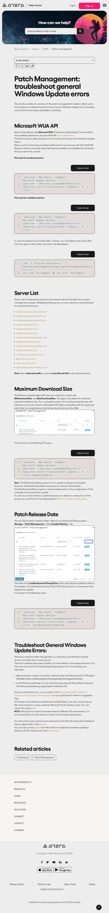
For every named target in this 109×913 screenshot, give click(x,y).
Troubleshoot (23, 757)
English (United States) (51, 889)
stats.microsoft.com (25, 363)
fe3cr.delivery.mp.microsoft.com (32, 367)
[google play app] (63, 869)
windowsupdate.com (26, 333)
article (43, 724)
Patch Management (44, 757)
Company (19, 830)
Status (92, 884)
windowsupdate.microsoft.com (31, 312)
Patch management (62, 49)
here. (33, 708)
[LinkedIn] (27, 66)
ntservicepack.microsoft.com (30, 354)
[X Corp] (22, 66)
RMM (45, 49)
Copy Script (83, 168)
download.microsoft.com (28, 342)
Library (35, 49)
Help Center (35, 5)
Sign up (89, 6)
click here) (54, 730)
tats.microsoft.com (26, 359)
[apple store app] (45, 869)
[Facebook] (16, 66)
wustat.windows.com (26, 350)
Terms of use (44, 884)
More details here (66, 135)
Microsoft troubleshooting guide (71, 499)
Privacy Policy (17, 884)
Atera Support (21, 49)
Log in (73, 5)
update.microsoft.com (27, 324)
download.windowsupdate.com (31, 337)
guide (37, 727)
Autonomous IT (23, 782)
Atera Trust (69, 884)
